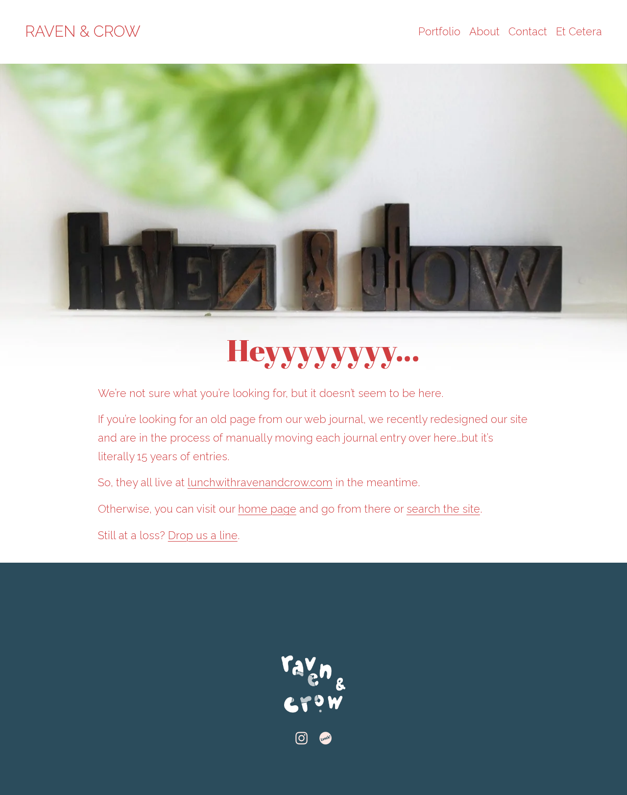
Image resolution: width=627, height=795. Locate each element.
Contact (527, 31)
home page (267, 508)
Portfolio (439, 31)
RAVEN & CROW (83, 31)
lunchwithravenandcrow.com (260, 482)
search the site (443, 508)
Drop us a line (203, 535)
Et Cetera (579, 31)
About (484, 31)
